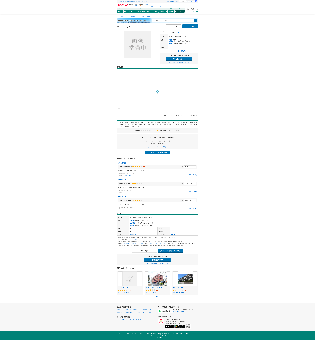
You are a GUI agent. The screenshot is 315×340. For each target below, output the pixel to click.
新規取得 (145, 4)
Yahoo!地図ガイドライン (192, 115)
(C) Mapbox (166, 115)
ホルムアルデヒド (191, 1)
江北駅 (170, 40)
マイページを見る (144, 251)
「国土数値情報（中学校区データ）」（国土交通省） (157, 243)
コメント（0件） (181, 32)
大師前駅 (171, 42)
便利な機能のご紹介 (178, 311)
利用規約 (147, 333)
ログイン (137, 6)
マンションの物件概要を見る (178, 51)
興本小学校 (133, 234)
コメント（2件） (179, 292)
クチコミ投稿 (190, 26)
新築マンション (128, 11)
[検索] (196, 1)
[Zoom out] (119, 112)
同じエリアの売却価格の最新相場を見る (178, 62)
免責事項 (166, 333)
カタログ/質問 (178, 11)
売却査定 (171, 11)
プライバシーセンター (137, 333)
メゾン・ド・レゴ (123, 288)
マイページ (173, 26)
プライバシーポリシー (124, 333)
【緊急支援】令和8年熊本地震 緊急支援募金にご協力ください (133, 1)
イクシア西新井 (122, 163)
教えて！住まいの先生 (135, 319)
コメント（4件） (152, 292)
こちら (135, 239)
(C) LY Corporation (182, 115)
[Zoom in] (119, 110)
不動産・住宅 (120, 310)
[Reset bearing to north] (119, 114)
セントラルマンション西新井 (153, 288)
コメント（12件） (125, 292)
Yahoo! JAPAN (170, 1)
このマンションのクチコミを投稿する (157, 147)
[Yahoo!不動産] (125, 4)
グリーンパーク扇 (178, 288)
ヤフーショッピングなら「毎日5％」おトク (151, 6)
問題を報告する (193, 175)
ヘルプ (176, 1)
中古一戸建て (153, 11)
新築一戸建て (145, 11)
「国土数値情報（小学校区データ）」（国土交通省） (133, 243)
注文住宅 (161, 11)
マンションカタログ (122, 319)
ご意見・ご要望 (174, 333)
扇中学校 (173, 234)
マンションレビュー (127, 175)
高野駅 (170, 43)
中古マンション (137, 11)
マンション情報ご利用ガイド (187, 333)
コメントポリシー (151, 335)
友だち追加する (167, 311)
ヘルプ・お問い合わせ (163, 335)
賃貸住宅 (120, 11)
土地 (166, 11)
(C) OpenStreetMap (173, 115)
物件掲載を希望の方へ (157, 333)
